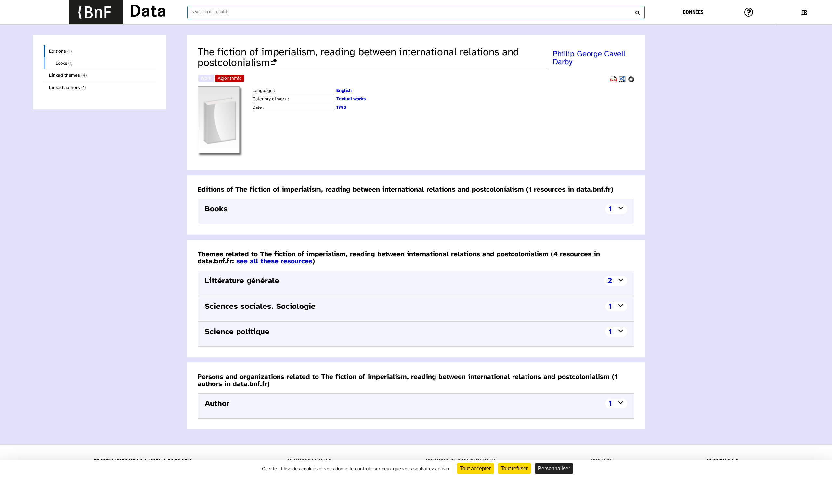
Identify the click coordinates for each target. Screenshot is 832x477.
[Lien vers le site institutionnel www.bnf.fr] (96, 12)
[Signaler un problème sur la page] (274, 63)
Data (147, 12)
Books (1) (64, 63)
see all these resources (274, 261)
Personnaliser (554, 468)
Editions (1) (60, 51)
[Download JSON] (631, 81)
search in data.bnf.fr (210, 11)
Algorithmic (229, 78)
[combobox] (416, 12)
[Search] (636, 11)
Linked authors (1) (67, 87)
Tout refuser (514, 468)
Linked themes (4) (68, 75)
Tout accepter (475, 468)
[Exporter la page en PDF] (613, 81)
